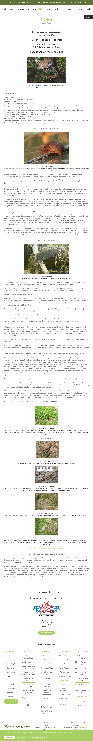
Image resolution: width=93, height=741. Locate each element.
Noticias (11, 660)
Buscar (10, 696)
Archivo (48, 9)
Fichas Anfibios (64, 664)
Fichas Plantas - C (82, 668)
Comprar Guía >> (11, 2)
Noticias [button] (12, 9)
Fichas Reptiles (64, 668)
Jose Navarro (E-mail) (83, 730)
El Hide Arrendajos (28, 657)
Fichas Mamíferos (64, 660)
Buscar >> (33, 2)
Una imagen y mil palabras (28, 692)
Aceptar (9, 737)
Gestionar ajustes (39, 737)
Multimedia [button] (68, 9)
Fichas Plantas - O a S (82, 685)
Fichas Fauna (64, 656)
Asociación (11, 684)
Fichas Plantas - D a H (82, 673)
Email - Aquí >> (42, 2)
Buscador (87, 9)
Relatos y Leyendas (46, 679)
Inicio (11, 656)
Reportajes (32, 9)
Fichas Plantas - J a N (82, 679)
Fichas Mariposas (64, 676)
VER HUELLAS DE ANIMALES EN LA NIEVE (46, 548)
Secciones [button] (21, 9)
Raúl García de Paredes (82, 727)
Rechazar (22, 737)
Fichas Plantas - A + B (82, 663)
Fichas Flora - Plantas (82, 657)
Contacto (78, 9)
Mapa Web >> (23, 2)
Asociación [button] (57, 9)
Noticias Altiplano (11, 664)
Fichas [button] (40, 9)
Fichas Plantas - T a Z (82, 692)
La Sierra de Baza (28, 662)
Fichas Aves (64, 672)
